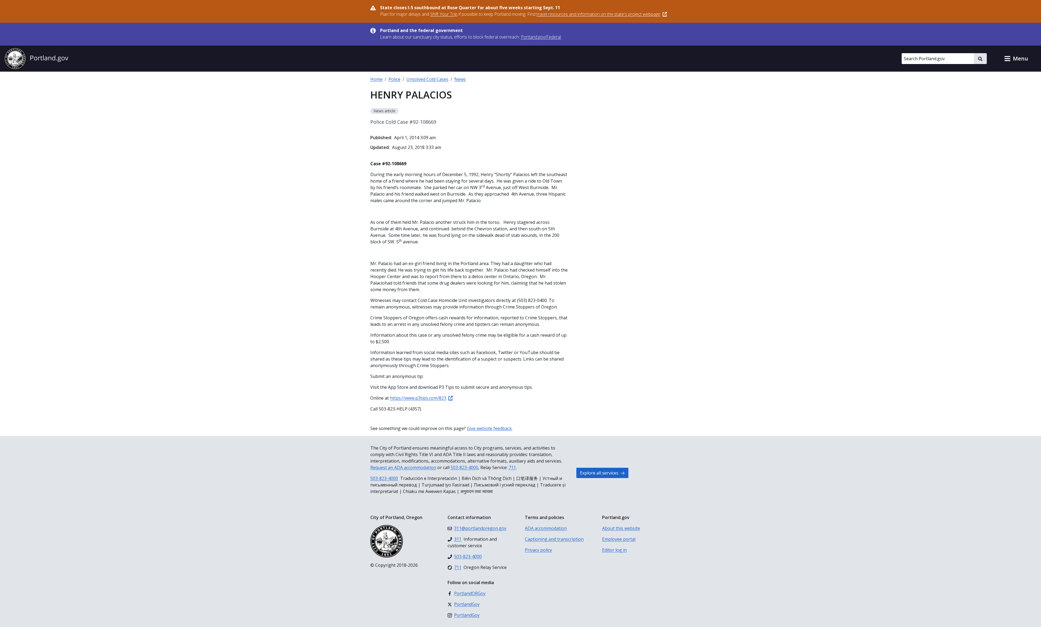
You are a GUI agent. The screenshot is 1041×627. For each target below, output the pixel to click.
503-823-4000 (464, 467)
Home (376, 79)
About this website (621, 528)
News (460, 79)
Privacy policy (538, 550)
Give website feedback (489, 428)
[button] (1016, 58)
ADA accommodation (546, 528)
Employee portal (618, 539)
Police (394, 79)
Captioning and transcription (554, 539)
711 (512, 467)
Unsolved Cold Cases (427, 79)
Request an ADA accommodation (403, 467)
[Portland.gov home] (36, 58)
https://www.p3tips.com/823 (418, 398)
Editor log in (614, 550)
